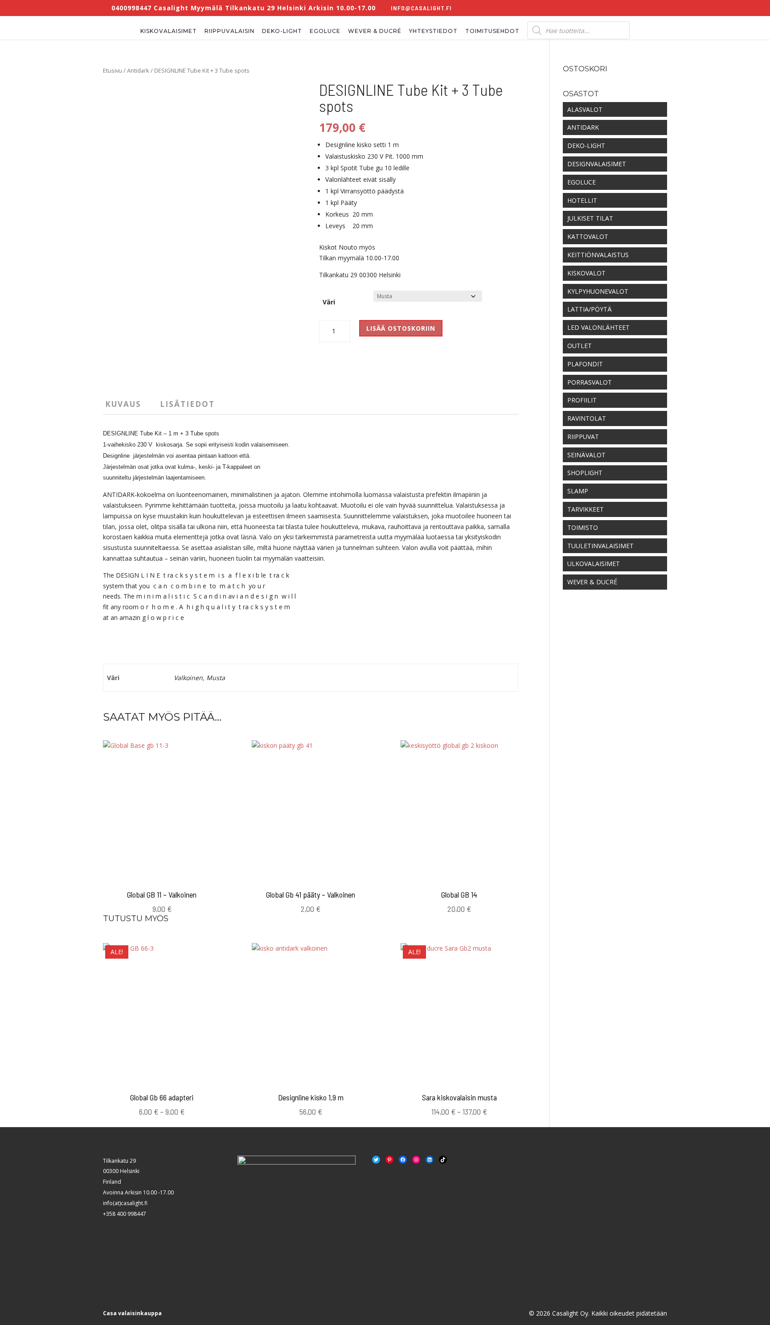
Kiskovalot (586, 273)
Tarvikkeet (585, 509)
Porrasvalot (589, 382)
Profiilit (582, 400)
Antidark (138, 70)
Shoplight (584, 472)
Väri (329, 302)
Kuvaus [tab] (123, 404)
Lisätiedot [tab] (187, 404)
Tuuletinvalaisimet (600, 545)
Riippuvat (583, 436)
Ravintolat (586, 418)
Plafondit (585, 364)
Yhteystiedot (433, 31)
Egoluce (325, 31)
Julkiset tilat (590, 218)
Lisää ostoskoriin (400, 328)
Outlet (579, 345)
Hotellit (582, 200)
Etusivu (112, 70)
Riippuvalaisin (229, 31)
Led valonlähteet (598, 327)
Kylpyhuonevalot (597, 291)
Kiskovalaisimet (168, 31)
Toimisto (582, 527)
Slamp (577, 491)
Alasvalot (584, 109)
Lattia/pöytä (589, 309)
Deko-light (282, 31)
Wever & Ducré (374, 31)
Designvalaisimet (596, 164)
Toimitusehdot (492, 31)
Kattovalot (587, 236)
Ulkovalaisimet (593, 563)
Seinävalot (586, 455)
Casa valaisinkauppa (132, 1313)
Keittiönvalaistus (598, 254)
